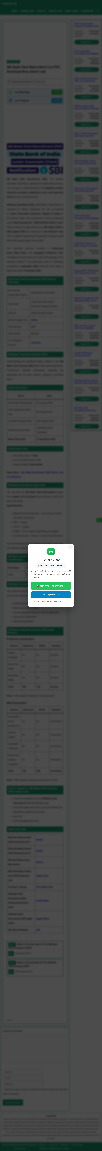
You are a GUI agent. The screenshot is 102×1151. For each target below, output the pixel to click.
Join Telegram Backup (51, 595)
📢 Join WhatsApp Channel (51, 585)
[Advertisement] (51, 1131)
